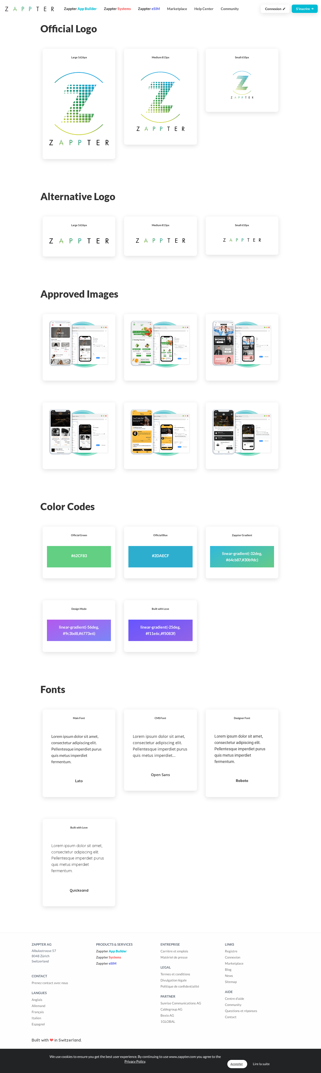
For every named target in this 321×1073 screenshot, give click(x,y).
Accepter (236, 1064)
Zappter (111, 951)
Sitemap (231, 982)
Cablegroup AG (171, 1009)
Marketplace (177, 9)
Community (230, 9)
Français (38, 1012)
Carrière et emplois (174, 951)
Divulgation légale (173, 980)
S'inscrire (303, 9)
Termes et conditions (175, 974)
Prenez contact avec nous (50, 983)
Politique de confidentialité (179, 986)
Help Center (204, 9)
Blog (228, 969)
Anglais (37, 1000)
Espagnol (38, 1024)
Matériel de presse (174, 957)
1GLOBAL (167, 1021)
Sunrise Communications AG (180, 1003)
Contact (230, 1017)
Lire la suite (261, 1064)
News (229, 976)
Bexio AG (167, 1015)
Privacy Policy (134, 1061)
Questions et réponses (241, 1011)
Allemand (38, 1006)
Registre (231, 951)
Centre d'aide (234, 998)
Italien (36, 1018)
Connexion (274, 9)
